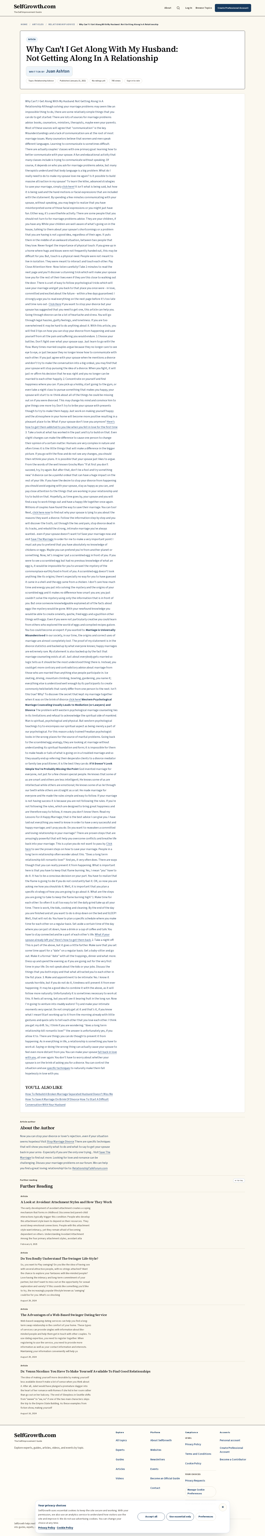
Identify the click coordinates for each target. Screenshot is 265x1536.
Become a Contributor (233, 1459)
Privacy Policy (193, 1444)
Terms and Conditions (198, 1454)
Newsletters (157, 1459)
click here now (41, 512)
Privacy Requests (195, 1481)
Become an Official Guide (165, 1478)
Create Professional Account (231, 1450)
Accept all (151, 1516)
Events (154, 1469)
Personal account (230, 1440)
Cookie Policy (193, 1463)
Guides (120, 1459)
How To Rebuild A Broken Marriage (46, 1094)
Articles (38, 24)
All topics (121, 1440)
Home (24, 24)
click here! (68, 187)
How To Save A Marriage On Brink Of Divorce (52, 1099)
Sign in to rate (133, 80)
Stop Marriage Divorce (60, 1142)
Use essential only (180, 1516)
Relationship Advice (61, 24)
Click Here (55, 304)
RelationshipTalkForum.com (90, 1168)
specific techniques (58, 1068)
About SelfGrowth (161, 1440)
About (167, 8)
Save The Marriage (42, 539)
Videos (120, 1478)
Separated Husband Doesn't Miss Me (91, 1094)
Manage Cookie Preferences (196, 1491)
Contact (155, 1488)
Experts (120, 1450)
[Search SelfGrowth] (178, 8)
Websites (155, 1450)
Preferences (205, 1516)
